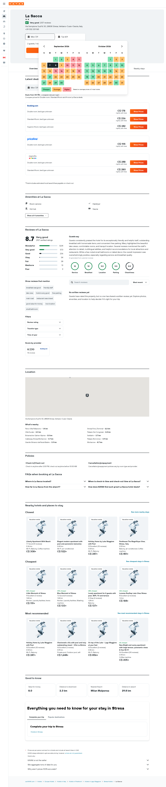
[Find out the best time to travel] (4, 43)
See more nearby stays (140, 512)
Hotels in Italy (61, 781)
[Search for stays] (4, 16)
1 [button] (55, 59)
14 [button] (50, 71)
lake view (29, 293)
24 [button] (67, 77)
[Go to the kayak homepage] (16, 3)
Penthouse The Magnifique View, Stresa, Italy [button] (132, 542)
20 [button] (44, 77)
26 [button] (79, 77)
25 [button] (73, 77)
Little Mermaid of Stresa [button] (36, 593)
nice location (50, 304)
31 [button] (122, 82)
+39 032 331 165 (32, 29)
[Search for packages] (4, 26)
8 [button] (55, 65)
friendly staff (48, 288)
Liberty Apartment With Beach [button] (38, 541)
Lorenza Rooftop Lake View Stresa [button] (133, 593)
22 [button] (56, 77)
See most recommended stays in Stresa (133, 613)
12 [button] (79, 65)
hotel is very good (42, 293)
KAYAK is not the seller (37, 760)
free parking (56, 293)
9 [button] (61, 65)
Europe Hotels (49, 781)
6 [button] (44, 65)
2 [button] (61, 59)
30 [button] (61, 82)
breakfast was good (33, 288)
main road (30, 298)
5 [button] (79, 59)
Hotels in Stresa (37, 732)
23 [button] (61, 77)
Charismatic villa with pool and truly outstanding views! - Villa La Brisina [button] (71, 644)
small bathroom (32, 309)
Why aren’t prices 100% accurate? (42, 769)
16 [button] (61, 71)
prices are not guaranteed (73, 753)
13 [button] (44, 71)
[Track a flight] (4, 38)
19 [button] (79, 71)
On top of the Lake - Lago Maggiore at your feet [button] (102, 644)
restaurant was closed (45, 298)
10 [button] (67, 65)
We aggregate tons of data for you (42, 764)
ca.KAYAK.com (30, 781)
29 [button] (56, 82)
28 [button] (50, 82)
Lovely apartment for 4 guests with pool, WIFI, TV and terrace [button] (102, 594)
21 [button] (50, 77)
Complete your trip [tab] (36, 717)
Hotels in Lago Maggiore (93, 781)
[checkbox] (37, 351)
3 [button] (67, 59)
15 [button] (56, 71)
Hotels (39, 781)
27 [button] (44, 82)
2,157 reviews (45, 22)
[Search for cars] (4, 21)
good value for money (34, 304)
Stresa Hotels (108, 781)
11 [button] (73, 65)
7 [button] (49, 65)
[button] (4, 3)
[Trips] (4, 50)
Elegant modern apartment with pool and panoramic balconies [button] (69, 542)
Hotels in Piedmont (75, 781)
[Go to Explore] (4, 33)
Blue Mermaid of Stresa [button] (66, 593)
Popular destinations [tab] (56, 717)
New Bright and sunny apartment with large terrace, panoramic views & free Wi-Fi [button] (133, 647)
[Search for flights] (4, 11)
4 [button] (73, 59)
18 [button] (73, 71)
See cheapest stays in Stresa (137, 561)
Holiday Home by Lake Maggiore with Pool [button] (101, 542)
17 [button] (67, 71)
